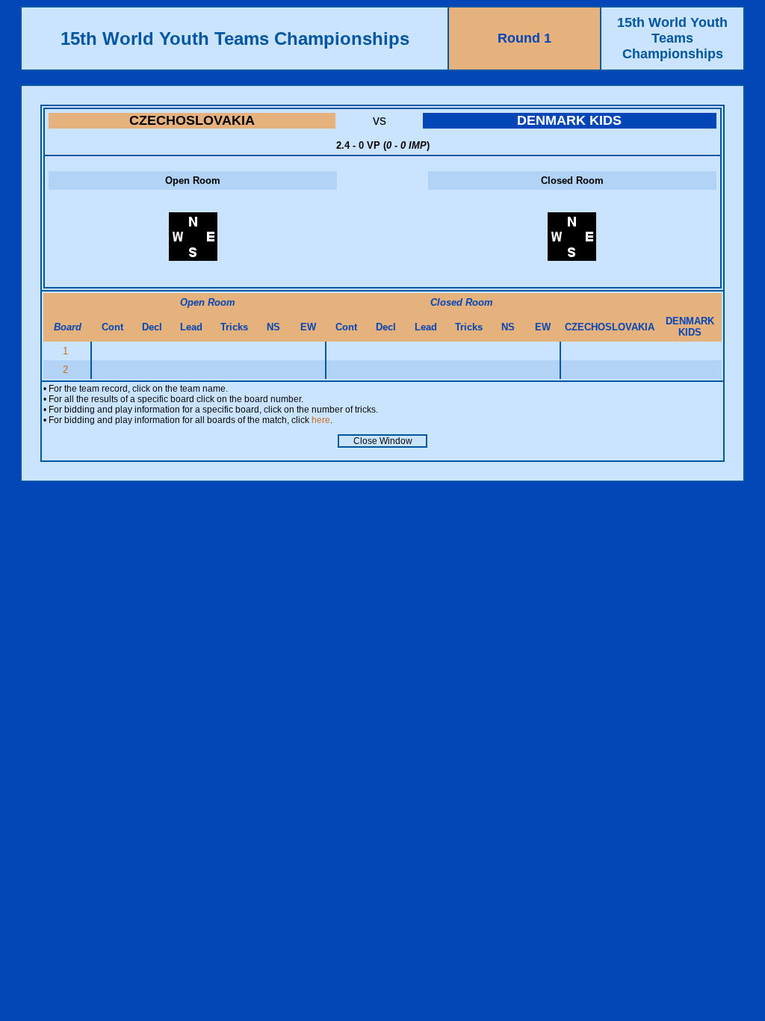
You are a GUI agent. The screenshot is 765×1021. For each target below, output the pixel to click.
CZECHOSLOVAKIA (192, 120)
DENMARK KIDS (569, 120)
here (321, 420)
